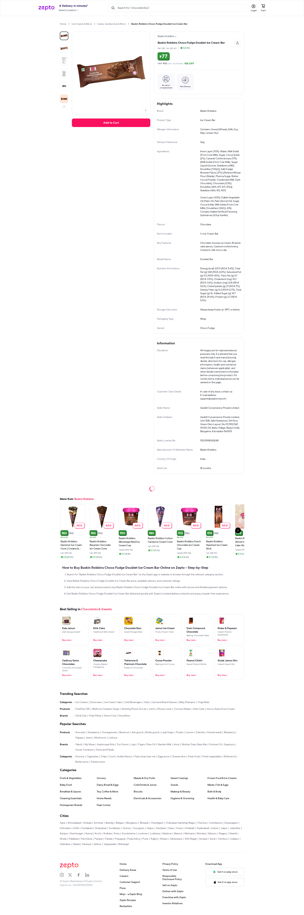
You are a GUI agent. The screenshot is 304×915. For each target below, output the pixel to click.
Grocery (79, 756)
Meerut (178, 833)
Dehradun (65, 828)
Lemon (190, 732)
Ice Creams (81, 702)
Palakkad (73, 838)
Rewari (164, 838)
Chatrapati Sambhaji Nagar (180, 823)
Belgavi (120, 823)
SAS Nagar (191, 838)
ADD (79, 525)
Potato (180, 732)
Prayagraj (120, 838)
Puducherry (133, 838)
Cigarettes (92, 756)
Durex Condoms (84, 749)
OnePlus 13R (82, 709)
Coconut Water (182, 709)
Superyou (229, 744)
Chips (104, 756)
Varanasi (86, 844)
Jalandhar (235, 828)
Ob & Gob (80, 715)
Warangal (123, 844)
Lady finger (167, 732)
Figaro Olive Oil (146, 744)
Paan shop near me (145, 756)
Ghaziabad (100, 828)
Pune (145, 838)
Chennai (202, 823)
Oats (146, 702)
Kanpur (64, 833)
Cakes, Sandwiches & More (111, 24)
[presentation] (69, 24)
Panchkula (86, 838)
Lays (133, 744)
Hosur (179, 828)
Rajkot (154, 838)
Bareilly (110, 823)
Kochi (98, 833)
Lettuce (113, 737)
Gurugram (138, 828)
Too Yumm (122, 744)
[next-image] (145, 110)
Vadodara (65, 844)
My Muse (89, 744)
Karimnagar (76, 833)
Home (63, 24)
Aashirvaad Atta (105, 744)
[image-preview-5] (64, 99)
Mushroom (100, 737)
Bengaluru (132, 823)
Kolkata (107, 833)
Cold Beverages (132, 702)
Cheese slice (178, 756)
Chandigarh (157, 823)
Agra (62, 823)
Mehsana (189, 833)
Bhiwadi (144, 823)
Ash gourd (137, 732)
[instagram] (64, 875)
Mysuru (212, 833)
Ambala (87, 823)
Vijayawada (110, 844)
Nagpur (223, 833)
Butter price (82, 762)
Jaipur (224, 828)
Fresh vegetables (211, 756)
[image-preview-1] (64, 48)
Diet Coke (198, 709)
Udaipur (234, 838)
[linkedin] (89, 875)
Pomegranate (109, 732)
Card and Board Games (164, 702)
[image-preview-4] (64, 86)
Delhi (76, 828)
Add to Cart (111, 123)
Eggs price (163, 756)
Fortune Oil (215, 744)
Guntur (127, 828)
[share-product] (237, 43)
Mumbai (201, 833)
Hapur (150, 828)
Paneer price (98, 762)
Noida (63, 838)
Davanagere (231, 823)
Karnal (88, 833)
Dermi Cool (110, 715)
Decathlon (124, 715)
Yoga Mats (203, 702)
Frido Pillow (95, 715)
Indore (214, 828)
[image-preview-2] (64, 61)
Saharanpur (176, 838)
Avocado (80, 732)
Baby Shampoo (187, 702)
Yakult (78, 744)
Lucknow (143, 833)
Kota (116, 833)
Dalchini (200, 732)
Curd (112, 756)
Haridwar (161, 828)
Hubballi (189, 828)
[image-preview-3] (64, 73)
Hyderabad (203, 828)
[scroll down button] (64, 106)
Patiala (108, 838)
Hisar (171, 828)
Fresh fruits (194, 756)
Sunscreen (96, 702)
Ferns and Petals (105, 749)
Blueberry (229, 732)
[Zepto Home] (46, 8)
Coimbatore (215, 823)
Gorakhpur (114, 828)
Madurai (166, 833)
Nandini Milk (164, 744)
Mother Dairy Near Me (194, 744)
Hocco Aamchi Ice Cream (221, 709)
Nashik (233, 833)
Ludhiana (155, 833)
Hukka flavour (124, 756)
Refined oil (229, 756)
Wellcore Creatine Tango (105, 709)
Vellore (97, 844)
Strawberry (93, 732)
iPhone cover (164, 709)
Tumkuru (223, 838)
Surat (213, 838)
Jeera (89, 737)
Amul (176, 744)
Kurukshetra (128, 833)
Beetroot (124, 732)
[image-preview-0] (64, 36)
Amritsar (98, 823)
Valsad (76, 844)
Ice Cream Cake (113, 702)
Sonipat (203, 838)
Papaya (79, 737)
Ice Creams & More (82, 24)
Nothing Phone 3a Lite (134, 709)
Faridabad (86, 828)
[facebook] (81, 875)
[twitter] (72, 875)
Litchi (152, 709)
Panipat (98, 838)
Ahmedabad (74, 823)
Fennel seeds (214, 732)
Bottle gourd (152, 732)
